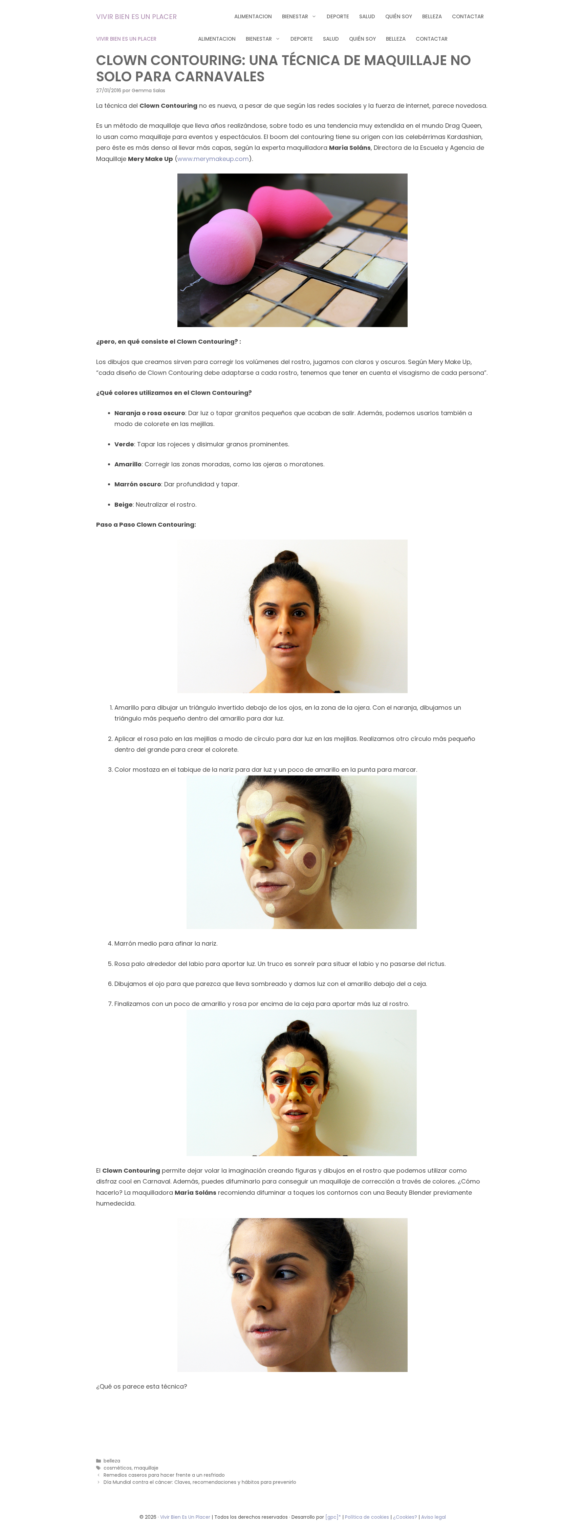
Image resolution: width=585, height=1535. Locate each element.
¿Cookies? (405, 1517)
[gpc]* (333, 1517)
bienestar (295, 16)
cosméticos (118, 1468)
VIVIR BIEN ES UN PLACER (136, 16)
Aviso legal (433, 1517)
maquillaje (146, 1468)
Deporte (338, 16)
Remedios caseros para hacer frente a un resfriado (164, 1475)
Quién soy (398, 16)
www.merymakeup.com (213, 159)
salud (367, 16)
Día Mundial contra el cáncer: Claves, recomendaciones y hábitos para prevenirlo (200, 1482)
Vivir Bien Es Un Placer (186, 1517)
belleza (432, 16)
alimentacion (253, 16)
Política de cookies (367, 1517)
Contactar (468, 16)
